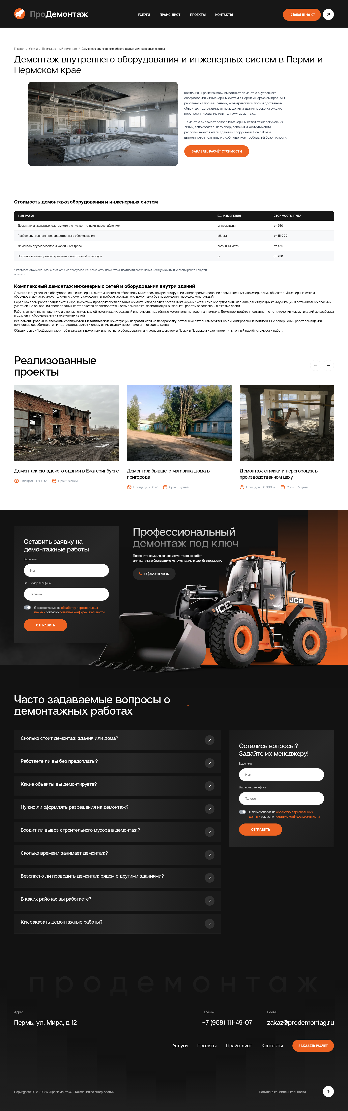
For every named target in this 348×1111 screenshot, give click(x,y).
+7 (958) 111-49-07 (302, 15)
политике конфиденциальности (82, 612)
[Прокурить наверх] (328, 1092)
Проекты (198, 15)
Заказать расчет (313, 1046)
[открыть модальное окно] (328, 15)
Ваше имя (30, 559)
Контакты (224, 15)
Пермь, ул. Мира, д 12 (45, 1022)
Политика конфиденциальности (282, 1091)
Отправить (45, 625)
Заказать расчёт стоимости (217, 151)
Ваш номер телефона (37, 583)
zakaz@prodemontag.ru (300, 1022)
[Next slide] (328, 365)
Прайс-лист (170, 15)
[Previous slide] (315, 366)
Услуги (144, 15)
